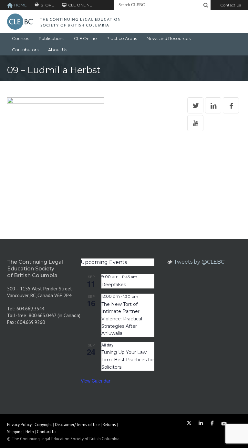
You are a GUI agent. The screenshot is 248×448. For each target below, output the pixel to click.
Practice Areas (122, 38)
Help (30, 431)
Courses (20, 38)
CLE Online (85, 38)
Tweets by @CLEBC (199, 262)
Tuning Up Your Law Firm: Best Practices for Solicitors (127, 359)
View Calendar (95, 380)
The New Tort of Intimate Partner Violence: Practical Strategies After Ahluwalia (121, 318)
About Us (57, 49)
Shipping (15, 431)
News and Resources (169, 38)
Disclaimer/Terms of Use (77, 424)
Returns (109, 424)
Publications (51, 38)
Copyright (43, 424)
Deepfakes (113, 284)
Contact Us (230, 5)
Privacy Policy (19, 424)
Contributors (25, 49)
